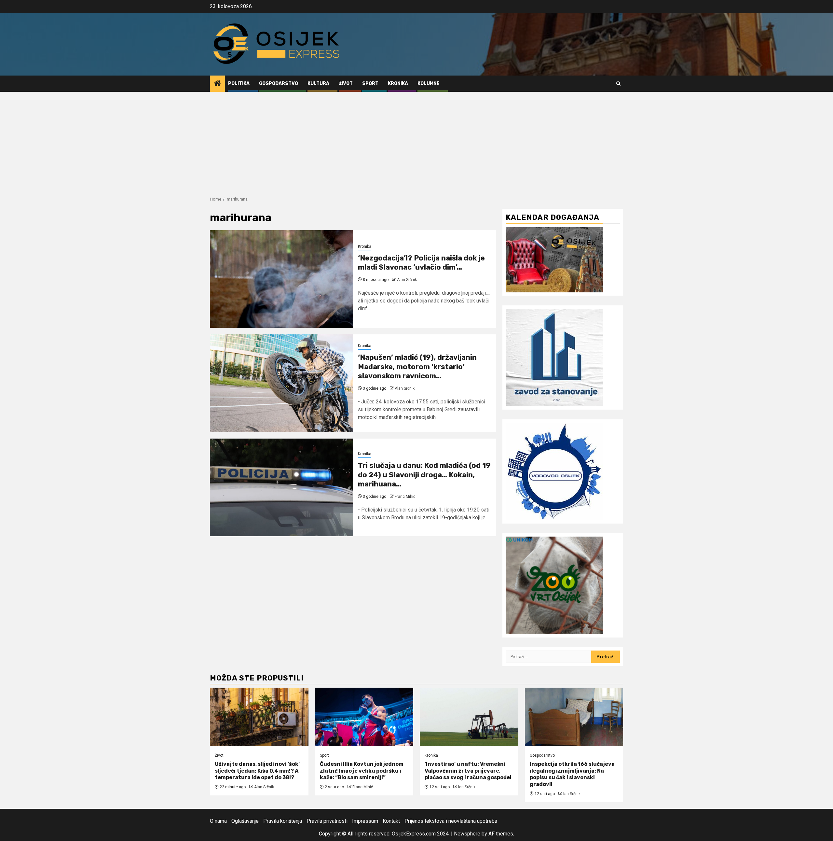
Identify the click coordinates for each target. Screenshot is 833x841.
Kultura (318, 83)
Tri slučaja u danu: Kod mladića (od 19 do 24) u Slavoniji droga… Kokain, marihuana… (424, 474)
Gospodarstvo (278, 83)
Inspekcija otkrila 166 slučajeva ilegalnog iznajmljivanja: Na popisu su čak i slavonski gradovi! (572, 774)
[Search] (618, 83)
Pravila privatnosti (327, 821)
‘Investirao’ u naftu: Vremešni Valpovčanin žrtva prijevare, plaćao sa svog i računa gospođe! (468, 771)
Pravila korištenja (282, 821)
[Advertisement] (416, 140)
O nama (218, 821)
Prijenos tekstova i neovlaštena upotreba (450, 821)
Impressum (365, 821)
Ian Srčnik (466, 787)
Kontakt (391, 821)
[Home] (217, 84)
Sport (370, 83)
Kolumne (428, 83)
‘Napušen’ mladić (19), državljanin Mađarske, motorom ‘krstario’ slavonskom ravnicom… (417, 366)
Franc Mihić (405, 496)
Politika (239, 83)
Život (346, 83)
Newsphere (467, 834)
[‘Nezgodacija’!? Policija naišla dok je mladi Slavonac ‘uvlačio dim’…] (281, 279)
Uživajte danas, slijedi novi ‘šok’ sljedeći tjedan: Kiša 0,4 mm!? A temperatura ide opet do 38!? (257, 771)
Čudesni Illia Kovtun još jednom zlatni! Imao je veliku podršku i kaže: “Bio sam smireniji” (361, 771)
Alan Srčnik (407, 279)
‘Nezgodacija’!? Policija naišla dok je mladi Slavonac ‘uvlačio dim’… (421, 263)
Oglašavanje (245, 821)
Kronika (398, 83)
